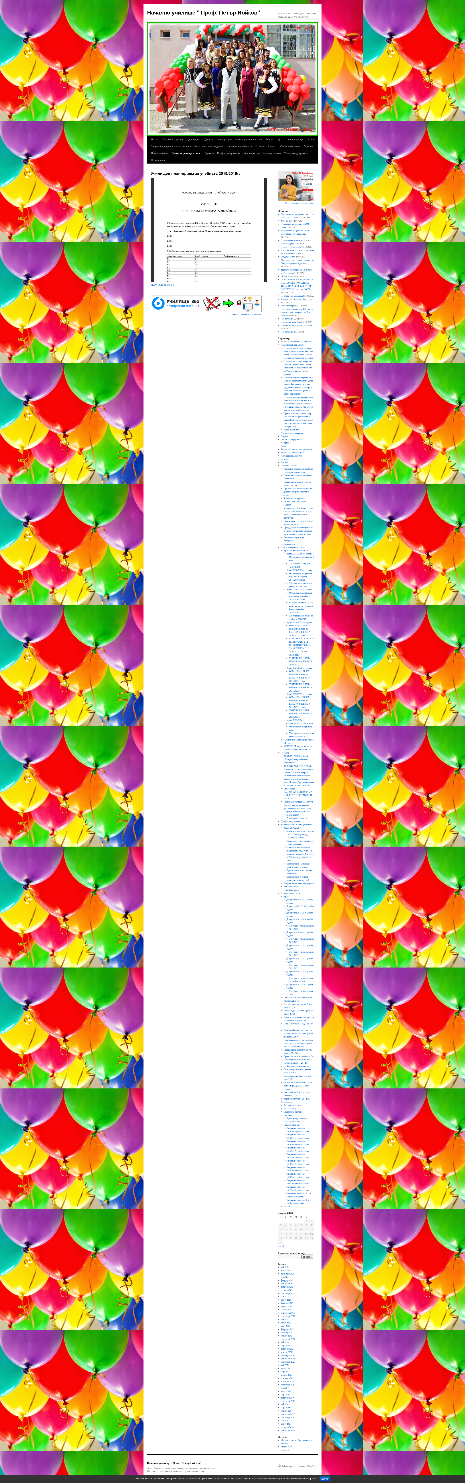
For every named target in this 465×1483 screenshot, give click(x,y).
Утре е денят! (287, 220)
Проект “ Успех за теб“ (291, 246)
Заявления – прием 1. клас (301, 723)
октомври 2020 (288, 1358)
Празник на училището (296, 1118)
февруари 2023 (287, 1303)
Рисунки (287, 1206)
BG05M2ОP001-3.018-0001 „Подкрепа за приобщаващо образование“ (296, 759)
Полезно (308, 146)
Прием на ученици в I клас (186, 153)
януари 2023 (286, 1306)
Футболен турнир (289, 305)
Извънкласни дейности (239, 146)
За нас (311, 139)
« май (281, 1246)
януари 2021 (286, 1351)
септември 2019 (288, 1384)
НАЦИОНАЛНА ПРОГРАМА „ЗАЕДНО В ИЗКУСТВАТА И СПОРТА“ (298, 795)
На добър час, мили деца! (292, 295)
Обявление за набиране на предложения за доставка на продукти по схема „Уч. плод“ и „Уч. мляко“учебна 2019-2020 (300, 854)
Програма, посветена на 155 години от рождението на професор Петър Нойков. (297, 312)
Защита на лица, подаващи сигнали (171, 146)
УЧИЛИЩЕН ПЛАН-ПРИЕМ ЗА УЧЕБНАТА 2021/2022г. (300, 687)
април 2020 (286, 1368)
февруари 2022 (287, 1329)
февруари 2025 (287, 1280)
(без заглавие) (287, 276)
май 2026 (285, 1267)
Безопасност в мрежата (294, 498)
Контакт (272, 146)
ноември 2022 (287, 1309)
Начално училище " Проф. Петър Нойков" (203, 12)
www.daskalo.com (207, 1468)
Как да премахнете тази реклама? (247, 314)
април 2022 (286, 1322)
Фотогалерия (158, 160)
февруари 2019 (287, 1397)
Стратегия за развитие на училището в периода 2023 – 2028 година (298, 1085)
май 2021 (285, 1342)
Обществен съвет (290, 146)
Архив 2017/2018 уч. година (299, 553)
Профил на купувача (228, 153)
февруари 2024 (287, 1286)
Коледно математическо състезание (297, 325)
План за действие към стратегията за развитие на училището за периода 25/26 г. (298, 1033)
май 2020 (285, 1365)
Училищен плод (291, 886)
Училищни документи (296, 153)
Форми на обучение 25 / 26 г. (297, 1098)
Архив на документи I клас (296, 550)
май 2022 (285, 1319)
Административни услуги (218, 139)
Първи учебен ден (292, 1124)
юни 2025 (285, 1276)
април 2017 (286, 1423)
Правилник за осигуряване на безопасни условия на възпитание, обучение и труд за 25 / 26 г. (299, 1059)
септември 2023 (288, 1293)
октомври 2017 (288, 1413)
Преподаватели (159, 153)
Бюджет (270, 139)
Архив (287, 442)
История (259, 146)
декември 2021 (287, 1332)
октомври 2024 (288, 1283)
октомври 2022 (288, 1312)
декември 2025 (287, 1273)
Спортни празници (294, 1121)
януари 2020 (286, 1374)
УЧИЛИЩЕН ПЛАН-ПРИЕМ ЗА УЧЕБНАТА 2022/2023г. (300, 713)
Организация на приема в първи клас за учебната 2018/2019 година (300, 576)
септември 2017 (288, 1417)
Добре (325, 1479)
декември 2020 (287, 1355)
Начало (155, 139)
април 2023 (286, 1299)
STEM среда (289, 788)
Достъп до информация (291, 139)
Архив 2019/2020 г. (292, 827)
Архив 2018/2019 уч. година (299, 569)
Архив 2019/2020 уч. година (299, 589)
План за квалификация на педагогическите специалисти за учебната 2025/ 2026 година (299, 1043)
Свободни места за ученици (296, 1066)
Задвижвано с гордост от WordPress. (299, 1466)
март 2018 (285, 1407)
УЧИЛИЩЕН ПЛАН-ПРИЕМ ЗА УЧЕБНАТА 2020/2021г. (300, 661)
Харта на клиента (291, 429)
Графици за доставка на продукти (299, 883)
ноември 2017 (287, 1410)
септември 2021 (288, 1338)
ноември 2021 (287, 1335)
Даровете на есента (292, 1105)
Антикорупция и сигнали (248, 139)
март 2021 (285, 1345)
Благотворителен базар (291, 321)
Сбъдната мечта (288, 256)
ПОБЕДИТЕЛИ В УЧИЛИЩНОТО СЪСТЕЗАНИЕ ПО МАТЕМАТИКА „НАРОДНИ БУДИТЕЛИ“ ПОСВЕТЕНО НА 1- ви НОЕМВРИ (297, 286)
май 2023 (285, 1296)
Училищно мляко (292, 889)
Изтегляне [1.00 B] (162, 284)
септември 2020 (288, 1361)
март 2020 (285, 1371)
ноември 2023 (287, 1289)
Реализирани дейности (296, 817)
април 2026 (286, 1270)
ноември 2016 (287, 1427)
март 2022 (285, 1325)
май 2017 (285, 1420)
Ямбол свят (286, 1446)
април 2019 (286, 1391)
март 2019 (285, 1394)
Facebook (285, 1449)
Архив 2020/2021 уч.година (299, 622)
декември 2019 (287, 1378)
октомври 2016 (288, 1430)
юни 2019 (285, 1387)
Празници (288, 1114)
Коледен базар (290, 1108)
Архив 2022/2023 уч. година (299, 693)
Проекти (209, 153)
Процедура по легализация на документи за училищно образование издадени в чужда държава (299, 530)
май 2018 (285, 1404)
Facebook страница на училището (181, 139)
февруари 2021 (287, 1348)
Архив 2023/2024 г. (295, 720)
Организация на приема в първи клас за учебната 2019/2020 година (300, 596)
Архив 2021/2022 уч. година (299, 667)
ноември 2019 (287, 1381)
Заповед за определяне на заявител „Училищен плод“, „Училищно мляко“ (300, 834)
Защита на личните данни (208, 146)
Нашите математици (293, 1111)
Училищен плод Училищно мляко (262, 153)
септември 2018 (288, 1400)
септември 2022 (288, 1316)
